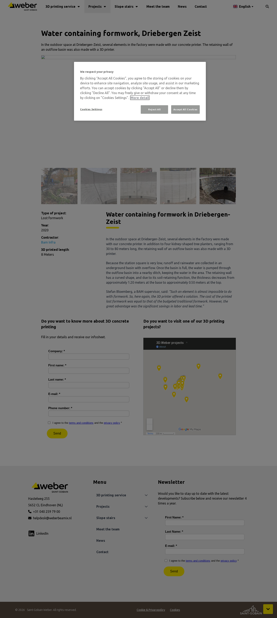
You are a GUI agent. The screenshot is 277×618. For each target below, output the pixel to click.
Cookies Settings (91, 109)
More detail (140, 98)
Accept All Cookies (185, 109)
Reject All (154, 109)
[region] (140, 91)
